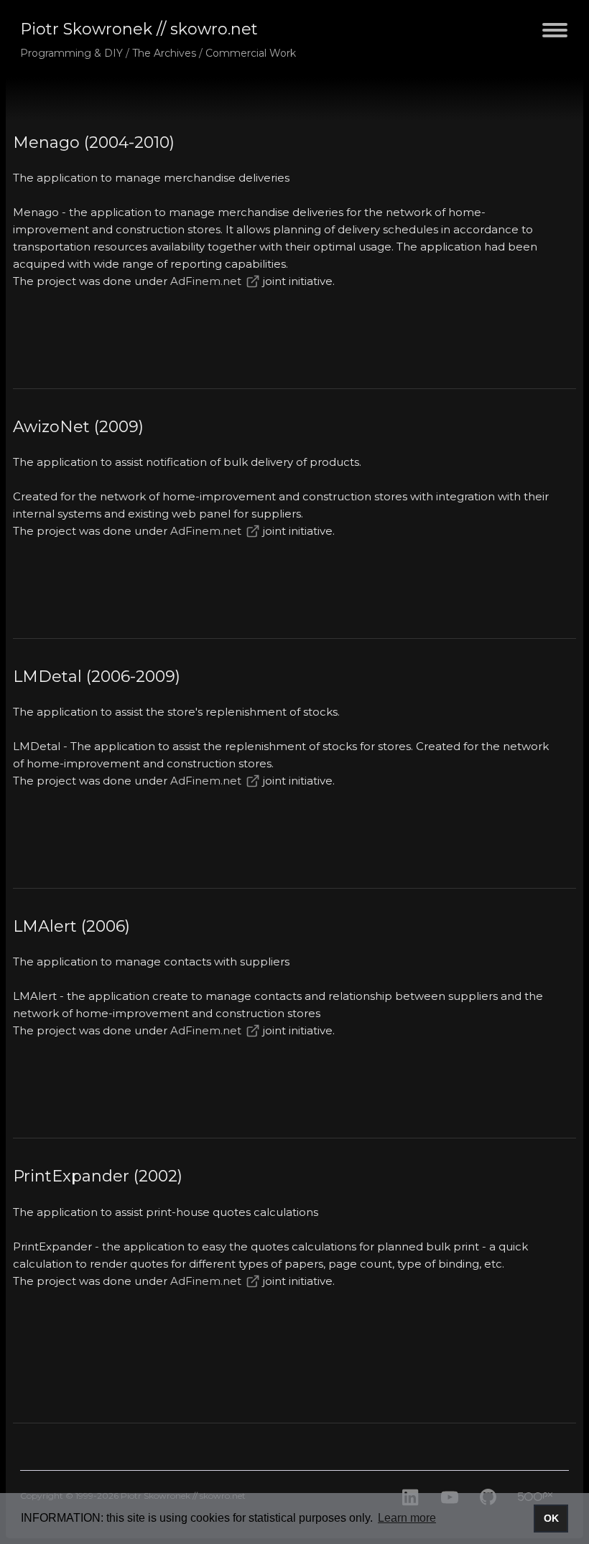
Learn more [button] (407, 1518)
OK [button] (551, 1518)
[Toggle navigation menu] (554, 38)
